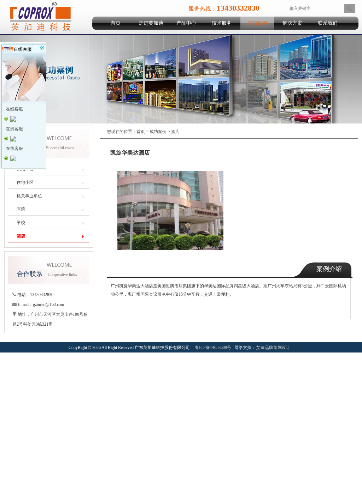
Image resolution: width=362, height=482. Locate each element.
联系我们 (328, 23)
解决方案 (292, 23)
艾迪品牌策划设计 (273, 347)
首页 (116, 23)
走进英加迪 (151, 23)
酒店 (175, 131)
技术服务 (222, 23)
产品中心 (186, 23)
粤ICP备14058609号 (213, 347)
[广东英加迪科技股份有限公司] (40, 31)
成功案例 (257, 23)
